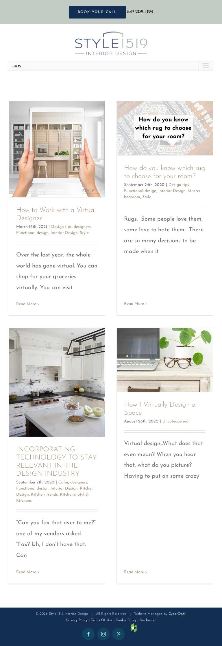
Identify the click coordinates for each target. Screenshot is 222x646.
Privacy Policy (77, 620)
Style (84, 233)
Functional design (32, 233)
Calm (63, 482)
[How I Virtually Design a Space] (165, 360)
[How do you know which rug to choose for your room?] (165, 128)
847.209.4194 (140, 12)
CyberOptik (177, 614)
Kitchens (67, 494)
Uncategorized (175, 421)
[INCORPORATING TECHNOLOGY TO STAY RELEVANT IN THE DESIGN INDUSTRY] (57, 382)
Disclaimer (148, 620)
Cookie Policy (126, 620)
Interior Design (64, 233)
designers (82, 227)
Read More (26, 304)
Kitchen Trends (44, 494)
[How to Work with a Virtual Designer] (57, 149)
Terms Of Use (101, 620)
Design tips (61, 227)
